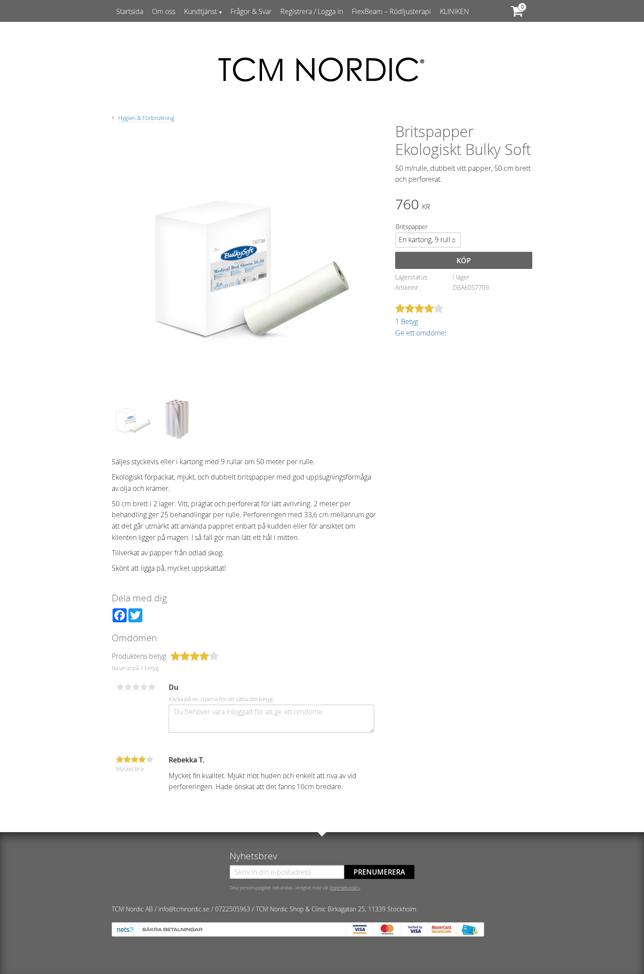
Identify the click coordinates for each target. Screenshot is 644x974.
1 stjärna (120, 687)
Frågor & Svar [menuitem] (251, 11)
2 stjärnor (128, 687)
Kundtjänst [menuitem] (200, 11)
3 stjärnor (136, 687)
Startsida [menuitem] (129, 11)
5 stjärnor (152, 687)
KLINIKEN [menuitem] (454, 11)
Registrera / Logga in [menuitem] (311, 11)
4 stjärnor (144, 687)
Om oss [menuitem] (163, 11)
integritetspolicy (345, 888)
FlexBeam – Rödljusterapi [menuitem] (391, 11)
